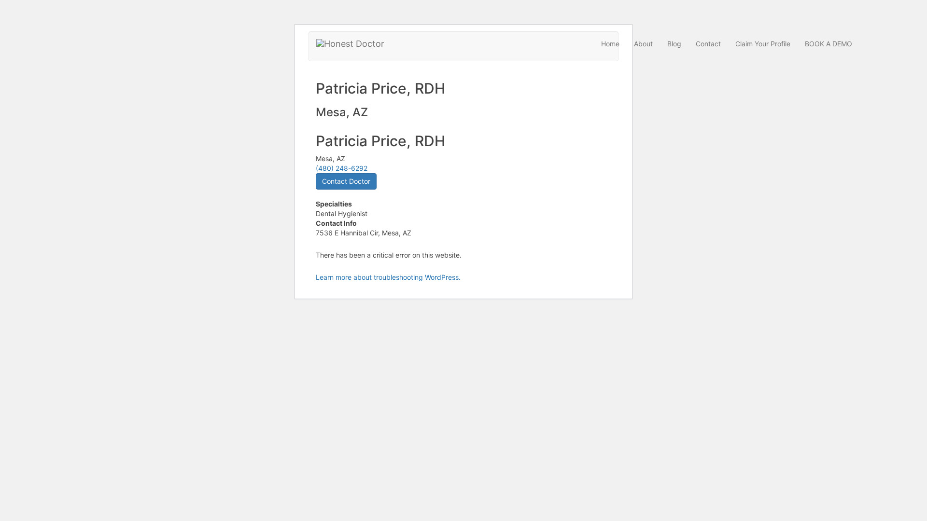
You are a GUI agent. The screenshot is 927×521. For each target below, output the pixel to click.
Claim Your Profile (762, 44)
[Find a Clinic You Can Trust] (350, 44)
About (643, 44)
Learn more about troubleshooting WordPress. (388, 277)
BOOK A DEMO (828, 44)
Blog (674, 44)
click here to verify (519, 167)
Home (610, 44)
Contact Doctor (346, 181)
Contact (708, 44)
